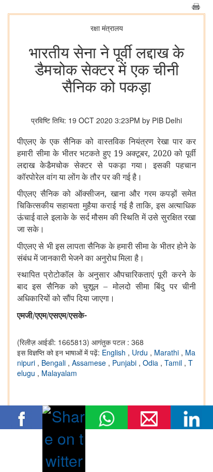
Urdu (141, 352)
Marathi (167, 352)
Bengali (54, 362)
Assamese (90, 362)
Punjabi (125, 362)
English (115, 352)
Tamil (174, 362)
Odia (151, 362)
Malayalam (59, 373)
